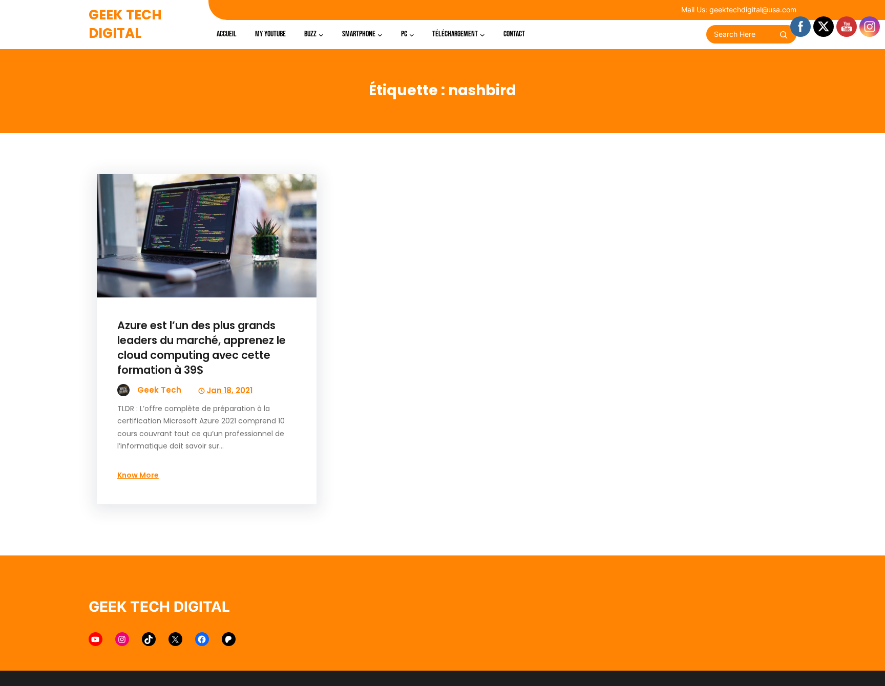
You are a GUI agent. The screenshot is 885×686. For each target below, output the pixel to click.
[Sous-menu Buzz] (321, 34)
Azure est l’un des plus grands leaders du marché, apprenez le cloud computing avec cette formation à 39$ (201, 347)
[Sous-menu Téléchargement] (482, 34)
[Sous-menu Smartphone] (380, 34)
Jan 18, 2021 (229, 390)
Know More (138, 475)
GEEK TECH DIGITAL (125, 24)
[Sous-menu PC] (411, 34)
